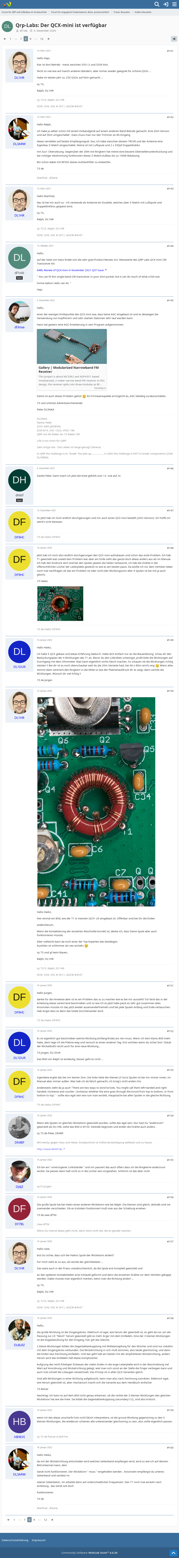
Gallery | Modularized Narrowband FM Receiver (69, 370)
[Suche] (156, 4)
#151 (170, 985)
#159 (170, 1410)
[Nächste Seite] (48, 38)
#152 (170, 1031)
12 (41, 38)
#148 (170, 548)
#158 (170, 1318)
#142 (170, 117)
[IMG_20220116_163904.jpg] (60, 603)
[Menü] (174, 4)
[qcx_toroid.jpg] (96, 802)
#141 (170, 50)
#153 (170, 1070)
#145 (170, 300)
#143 (170, 188)
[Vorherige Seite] (5, 38)
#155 (170, 1160)
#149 (170, 640)
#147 (170, 510)
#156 (170, 1197)
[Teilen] (174, 39)
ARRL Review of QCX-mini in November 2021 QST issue (70, 270)
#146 (170, 468)
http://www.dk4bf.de (49, 1149)
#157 (170, 1241)
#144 (170, 246)
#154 (170, 1115)
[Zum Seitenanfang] (173, 1553)
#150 (170, 691)
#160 (170, 1447)
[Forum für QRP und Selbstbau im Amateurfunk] (6, 4)
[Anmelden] (165, 4)
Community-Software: (89, 1552)
